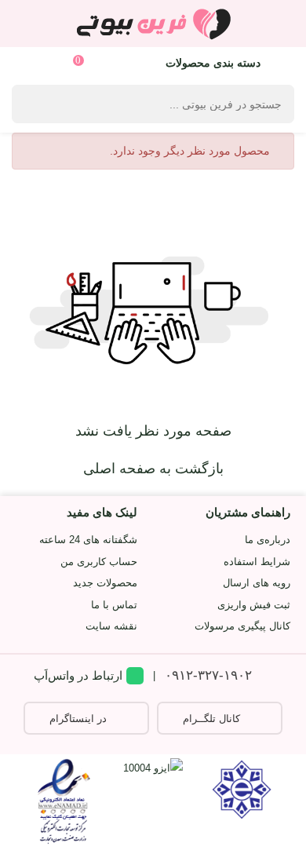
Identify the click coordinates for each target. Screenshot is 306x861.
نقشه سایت (111, 626)
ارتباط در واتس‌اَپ (78, 675)
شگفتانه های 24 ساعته (88, 539)
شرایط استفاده (257, 561)
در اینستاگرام (78, 718)
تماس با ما (114, 605)
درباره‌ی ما (267, 539)
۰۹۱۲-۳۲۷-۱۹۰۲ (208, 675)
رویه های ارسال (256, 583)
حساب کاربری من (98, 561)
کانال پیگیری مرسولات (242, 626)
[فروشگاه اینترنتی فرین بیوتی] (153, 23)
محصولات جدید (105, 583)
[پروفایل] (29, 62)
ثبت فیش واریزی (253, 605)
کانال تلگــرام (211, 718)
